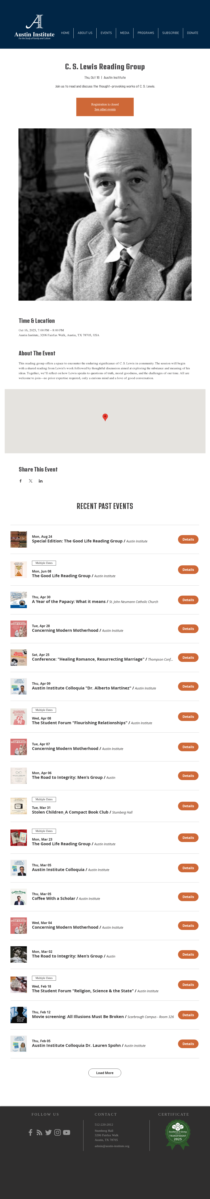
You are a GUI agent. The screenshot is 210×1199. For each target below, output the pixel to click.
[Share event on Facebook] (21, 481)
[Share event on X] (31, 481)
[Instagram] (57, 1132)
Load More (104, 1073)
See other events (105, 109)
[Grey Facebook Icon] (30, 1132)
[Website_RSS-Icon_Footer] (39, 1132)
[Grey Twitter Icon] (48, 1132)
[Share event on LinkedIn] (41, 481)
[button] (77, 541)
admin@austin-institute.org (112, 1146)
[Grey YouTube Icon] (66, 1132)
